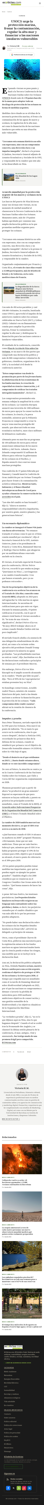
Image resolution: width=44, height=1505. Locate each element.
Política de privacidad (12, 1433)
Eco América (9, 1405)
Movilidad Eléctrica (11, 1383)
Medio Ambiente (10, 1372)
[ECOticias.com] (11, 3)
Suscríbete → (13, 1466)
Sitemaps (7, 1451)
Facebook (20, 1052)
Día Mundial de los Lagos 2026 (26, 177)
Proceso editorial (27, 46)
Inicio (3, 11)
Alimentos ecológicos (12, 1398)
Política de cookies (11, 1436)
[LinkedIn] (29, 1488)
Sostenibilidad (9, 1390)
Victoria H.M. (15, 46)
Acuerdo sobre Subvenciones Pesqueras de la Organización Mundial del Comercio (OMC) (22, 810)
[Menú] (40, 3)
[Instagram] (24, 1488)
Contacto (7, 1414)
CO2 (5, 1386)
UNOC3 (6, 98)
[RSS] (19, 1488)
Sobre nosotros (9, 1418)
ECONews (7, 1444)
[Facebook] (8, 1488)
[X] (13, 1488)
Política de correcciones (13, 1425)
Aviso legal (8, 1429)
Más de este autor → (11, 1119)
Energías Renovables (11, 1379)
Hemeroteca (8, 1448)
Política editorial (10, 1421)
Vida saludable (9, 1401)
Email (29, 1052)
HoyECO (7, 1440)
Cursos (9, 11)
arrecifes (6, 496)
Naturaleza (8, 1375)
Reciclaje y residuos (11, 1394)
